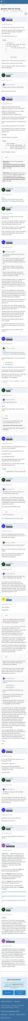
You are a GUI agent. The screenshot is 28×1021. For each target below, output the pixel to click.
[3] (4, 46)
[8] (4, 54)
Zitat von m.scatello (10, 251)
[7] (4, 52)
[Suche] (18, 2)
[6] (4, 51)
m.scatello (10, 730)
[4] (4, 48)
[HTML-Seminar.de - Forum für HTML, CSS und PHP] (2, 2)
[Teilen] (25, 14)
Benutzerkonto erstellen (20, 992)
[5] (4, 49)
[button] (24, 40)
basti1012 (5, 11)
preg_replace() (8, 364)
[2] (4, 44)
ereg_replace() (8, 362)
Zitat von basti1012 (10, 84)
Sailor (4, 917)
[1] (4, 43)
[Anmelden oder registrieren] (22, 2)
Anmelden (8, 992)
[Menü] (26, 2)
